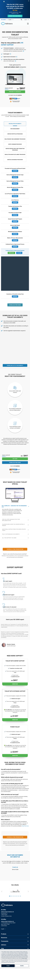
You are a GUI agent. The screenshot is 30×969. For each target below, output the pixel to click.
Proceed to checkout (15, 91)
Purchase (11, 252)
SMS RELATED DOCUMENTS (15, 123)
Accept (8, 965)
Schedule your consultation (12, 647)
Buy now (15, 458)
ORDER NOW (15, 684)
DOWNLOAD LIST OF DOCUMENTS (15, 365)
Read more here (25, 826)
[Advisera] (5, 24)
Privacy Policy (24, 958)
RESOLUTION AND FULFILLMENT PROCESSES (15, 154)
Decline (22, 965)
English (7, 89)
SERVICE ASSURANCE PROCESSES (15, 159)
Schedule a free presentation (15, 549)
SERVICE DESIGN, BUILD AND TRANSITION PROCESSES (15, 149)
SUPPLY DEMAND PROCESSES (15, 144)
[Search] (21, 19)
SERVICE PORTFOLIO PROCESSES (15, 133)
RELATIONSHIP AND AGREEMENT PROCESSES (15, 139)
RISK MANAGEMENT (15, 128)
